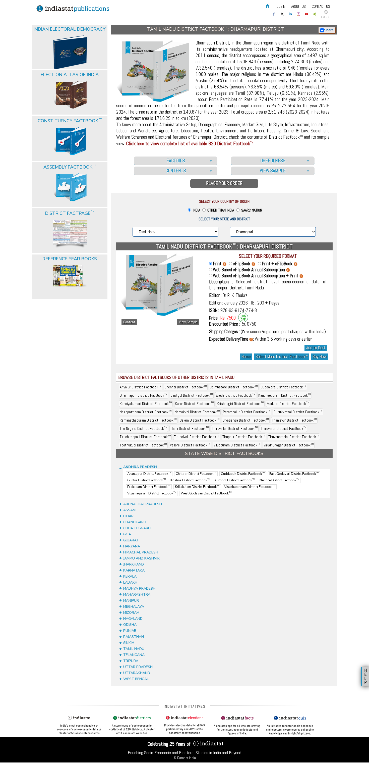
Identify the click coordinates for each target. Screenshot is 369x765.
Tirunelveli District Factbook (196, 436)
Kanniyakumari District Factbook (146, 403)
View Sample (188, 322)
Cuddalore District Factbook (283, 387)
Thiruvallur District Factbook (235, 428)
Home (246, 356)
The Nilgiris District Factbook (143, 428)
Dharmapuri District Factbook (143, 395)
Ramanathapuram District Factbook (148, 420)
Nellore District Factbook (279, 480)
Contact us (321, 6)
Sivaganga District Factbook (246, 420)
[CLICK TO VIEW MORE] (70, 40)
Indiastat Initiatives (185, 706)
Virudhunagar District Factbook (289, 445)
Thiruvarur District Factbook (283, 428)
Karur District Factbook (194, 403)
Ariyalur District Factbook (140, 387)
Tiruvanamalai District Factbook (293, 436)
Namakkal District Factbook (197, 412)
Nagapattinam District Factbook (146, 412)
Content (129, 322)
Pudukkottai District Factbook (298, 412)
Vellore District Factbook (190, 445)
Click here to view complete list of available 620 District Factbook (189, 143)
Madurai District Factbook (288, 403)
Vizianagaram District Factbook (151, 493)
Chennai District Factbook (185, 387)
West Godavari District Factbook (206, 493)
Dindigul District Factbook (191, 395)
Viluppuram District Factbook (237, 445)
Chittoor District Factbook (196, 474)
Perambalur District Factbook (247, 412)
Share (329, 30)
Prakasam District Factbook (148, 487)
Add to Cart (315, 347)
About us (298, 6)
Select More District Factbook (282, 356)
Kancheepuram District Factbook (284, 395)
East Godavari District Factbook (294, 474)
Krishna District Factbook (190, 480)
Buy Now (320, 356)
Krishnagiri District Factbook (240, 403)
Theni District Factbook (189, 428)
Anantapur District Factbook (149, 474)
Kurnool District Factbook (235, 480)
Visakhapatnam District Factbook (249, 487)
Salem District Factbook (200, 420)
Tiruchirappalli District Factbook (145, 436)
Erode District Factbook (235, 395)
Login (281, 6)
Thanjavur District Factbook (294, 420)
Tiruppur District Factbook (243, 436)
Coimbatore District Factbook (234, 387)
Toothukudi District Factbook (143, 445)
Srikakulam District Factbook (197, 487)
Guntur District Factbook (146, 480)
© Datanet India (184, 757)
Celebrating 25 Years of (169, 744)
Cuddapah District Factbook (243, 474)
